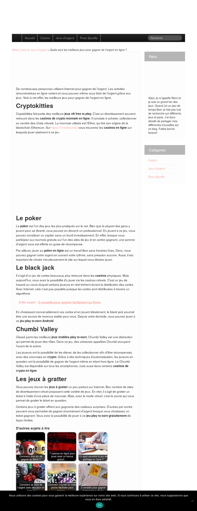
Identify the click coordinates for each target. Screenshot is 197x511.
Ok (99, 505)
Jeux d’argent (65, 38)
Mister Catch (19, 50)
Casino (45, 38)
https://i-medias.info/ (64, 127)
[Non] (192, 501)
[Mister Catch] (61, 16)
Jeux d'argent (38, 50)
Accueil (29, 38)
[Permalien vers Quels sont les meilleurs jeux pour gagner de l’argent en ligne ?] (30, 72)
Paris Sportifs (89, 38)
